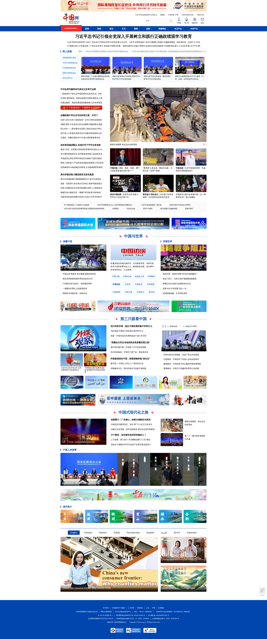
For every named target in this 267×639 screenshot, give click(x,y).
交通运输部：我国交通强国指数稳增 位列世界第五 (81, 103)
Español (150, 532)
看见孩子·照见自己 (151, 194)
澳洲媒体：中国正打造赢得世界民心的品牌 (181, 368)
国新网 (162, 15)
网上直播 (67, 51)
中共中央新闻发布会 (70, 63)
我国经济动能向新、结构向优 (75, 293)
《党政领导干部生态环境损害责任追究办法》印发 (81, 94)
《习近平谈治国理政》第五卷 (151, 205)
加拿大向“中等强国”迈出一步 (174, 288)
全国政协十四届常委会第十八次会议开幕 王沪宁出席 (178, 46)
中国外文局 (200, 15)
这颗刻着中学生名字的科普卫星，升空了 (79, 115)
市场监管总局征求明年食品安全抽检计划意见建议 (81, 158)
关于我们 (106, 608)
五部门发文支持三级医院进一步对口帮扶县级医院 (81, 120)
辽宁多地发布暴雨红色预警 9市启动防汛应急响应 (130, 144)
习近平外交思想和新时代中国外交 (146, 15)
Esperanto (192, 532)
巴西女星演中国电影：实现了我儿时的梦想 (181, 355)
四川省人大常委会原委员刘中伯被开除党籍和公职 (81, 133)
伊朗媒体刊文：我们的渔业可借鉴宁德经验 (128, 368)
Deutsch (103, 532)
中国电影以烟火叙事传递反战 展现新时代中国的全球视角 (94, 370)
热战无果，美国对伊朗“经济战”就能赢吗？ (180, 274)
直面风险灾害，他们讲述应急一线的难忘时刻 (81, 483)
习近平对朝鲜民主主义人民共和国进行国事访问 (114, 205)
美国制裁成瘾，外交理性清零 (175, 293)
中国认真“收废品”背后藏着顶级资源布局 (79, 274)
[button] (205, 114)
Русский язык (133, 532)
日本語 (117, 532)
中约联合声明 (104, 42)
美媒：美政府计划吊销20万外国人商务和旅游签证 (81, 184)
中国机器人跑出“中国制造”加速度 (175, 348)
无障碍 (262, 595)
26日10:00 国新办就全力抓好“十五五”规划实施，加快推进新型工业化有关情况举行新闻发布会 (167, 51)
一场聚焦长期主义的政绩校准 (75, 288)
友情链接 (161, 608)
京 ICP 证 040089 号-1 (105, 615)
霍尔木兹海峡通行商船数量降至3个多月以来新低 (80, 179)
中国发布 (138, 284)
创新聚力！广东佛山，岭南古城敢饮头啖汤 (131, 419)
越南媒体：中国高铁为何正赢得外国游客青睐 (182, 364)
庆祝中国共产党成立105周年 (180, 205)
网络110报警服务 (106, 611)
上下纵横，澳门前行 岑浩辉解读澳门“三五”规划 (130, 440)
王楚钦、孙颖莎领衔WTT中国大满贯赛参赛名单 (80, 138)
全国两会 (115, 208)
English (73, 532)
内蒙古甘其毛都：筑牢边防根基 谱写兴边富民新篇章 (133, 429)
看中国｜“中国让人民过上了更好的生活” (127, 363)
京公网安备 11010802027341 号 (158, 615)
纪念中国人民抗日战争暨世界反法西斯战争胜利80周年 (84, 208)
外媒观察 (65, 349)
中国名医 (179, 168)
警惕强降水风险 (95, 124)
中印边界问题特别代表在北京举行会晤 (78, 89)
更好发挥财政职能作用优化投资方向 (78, 279)
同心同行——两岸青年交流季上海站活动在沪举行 (81, 129)
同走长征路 (131, 208)
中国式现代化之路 (133, 412)
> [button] (205, 51)
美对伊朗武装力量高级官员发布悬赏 (77, 174)
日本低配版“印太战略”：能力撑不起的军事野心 (180, 267)
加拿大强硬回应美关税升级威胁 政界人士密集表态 (81, 188)
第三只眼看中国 (133, 319)
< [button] (202, 51)
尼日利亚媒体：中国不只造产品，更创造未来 (129, 352)
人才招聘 (131, 608)
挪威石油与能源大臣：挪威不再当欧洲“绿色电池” (80, 192)
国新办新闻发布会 (69, 73)
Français (88, 532)
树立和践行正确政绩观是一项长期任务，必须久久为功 (176, 42)
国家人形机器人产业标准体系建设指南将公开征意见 (82, 163)
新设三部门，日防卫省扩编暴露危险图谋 (179, 279)
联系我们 (140, 608)
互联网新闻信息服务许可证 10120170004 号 (130, 615)
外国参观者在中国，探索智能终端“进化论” (130, 358)
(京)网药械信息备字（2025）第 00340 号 (165, 618)
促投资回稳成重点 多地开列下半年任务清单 (80, 145)
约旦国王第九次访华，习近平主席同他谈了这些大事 (131, 42)
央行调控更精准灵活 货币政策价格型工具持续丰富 (81, 154)
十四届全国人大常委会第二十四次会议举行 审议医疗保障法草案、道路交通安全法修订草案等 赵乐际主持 (111, 46)
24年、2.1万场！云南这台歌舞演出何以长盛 (78, 442)
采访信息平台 (68, 78)
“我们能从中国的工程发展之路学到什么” (127, 331)
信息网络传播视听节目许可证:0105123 (100, 618)
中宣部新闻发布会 (69, 68)
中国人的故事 (70, 449)
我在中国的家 (115, 194)
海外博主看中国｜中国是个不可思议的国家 (128, 347)
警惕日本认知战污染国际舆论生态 (177, 284)
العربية (164, 532)
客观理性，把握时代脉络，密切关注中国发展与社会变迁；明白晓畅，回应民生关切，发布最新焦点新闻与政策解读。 (133, 266)
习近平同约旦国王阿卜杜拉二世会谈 (83, 42)
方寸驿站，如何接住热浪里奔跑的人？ (128, 435)
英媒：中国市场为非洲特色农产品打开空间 (128, 336)
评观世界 (167, 241)
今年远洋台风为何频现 (79, 124)
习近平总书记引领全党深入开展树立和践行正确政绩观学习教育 (133, 36)
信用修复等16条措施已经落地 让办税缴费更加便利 (81, 167)
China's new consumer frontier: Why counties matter (87, 588)
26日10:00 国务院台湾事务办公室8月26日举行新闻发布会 (107, 51)
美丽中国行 (189, 208)
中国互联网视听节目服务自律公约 (87, 611)
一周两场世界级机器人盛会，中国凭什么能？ (79, 267)
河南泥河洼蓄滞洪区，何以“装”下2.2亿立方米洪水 (131, 424)
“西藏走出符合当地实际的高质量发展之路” (130, 342)
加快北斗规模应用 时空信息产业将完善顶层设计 (131, 445)
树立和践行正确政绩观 (168, 208)
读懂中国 (67, 241)
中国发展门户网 (173, 15)
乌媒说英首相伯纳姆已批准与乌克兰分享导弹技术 (81, 197)
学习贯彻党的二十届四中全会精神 (76, 205)
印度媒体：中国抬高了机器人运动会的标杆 (181, 359)
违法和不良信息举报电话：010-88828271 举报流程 (173, 611)
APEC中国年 (148, 208)
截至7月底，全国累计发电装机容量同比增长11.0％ (81, 149)
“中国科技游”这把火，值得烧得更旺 (77, 284)
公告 (147, 608)
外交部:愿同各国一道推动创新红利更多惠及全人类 (81, 98)
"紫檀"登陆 (64, 124)
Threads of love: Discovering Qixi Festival (178, 559)
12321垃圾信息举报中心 (123, 611)
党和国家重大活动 (69, 58)
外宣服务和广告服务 (118, 608)
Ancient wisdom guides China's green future (179, 588)
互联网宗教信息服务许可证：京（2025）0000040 (132, 618)
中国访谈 (114, 168)
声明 (153, 608)
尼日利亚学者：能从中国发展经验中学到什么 (131, 326)
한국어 (177, 532)
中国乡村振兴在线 (187, 15)
